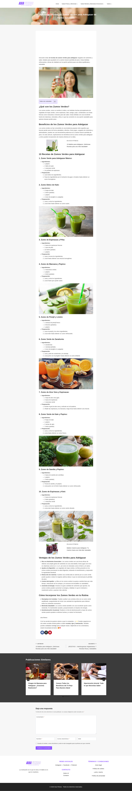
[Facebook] (42, 632)
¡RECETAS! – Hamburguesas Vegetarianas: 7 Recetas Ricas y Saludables (82, 646)
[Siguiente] (104, 679)
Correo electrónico (63, 739)
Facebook (66, 765)
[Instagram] (46, 632)
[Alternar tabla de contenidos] (54, 101)
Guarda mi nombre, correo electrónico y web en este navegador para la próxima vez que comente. (63, 743)
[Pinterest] (50, 632)
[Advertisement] (66, 44)
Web (79, 739)
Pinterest (74, 765)
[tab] (64, 696)
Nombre (39, 739)
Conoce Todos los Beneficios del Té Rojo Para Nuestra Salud (64, 686)
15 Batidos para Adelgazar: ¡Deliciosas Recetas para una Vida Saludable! (47, 646)
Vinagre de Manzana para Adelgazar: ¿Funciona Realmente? (37, 686)
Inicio (57, 4)
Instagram (58, 765)
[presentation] (38, 671)
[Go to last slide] (28, 679)
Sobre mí (66, 773)
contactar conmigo (51, 625)
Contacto (66, 775)
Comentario (40, 717)
